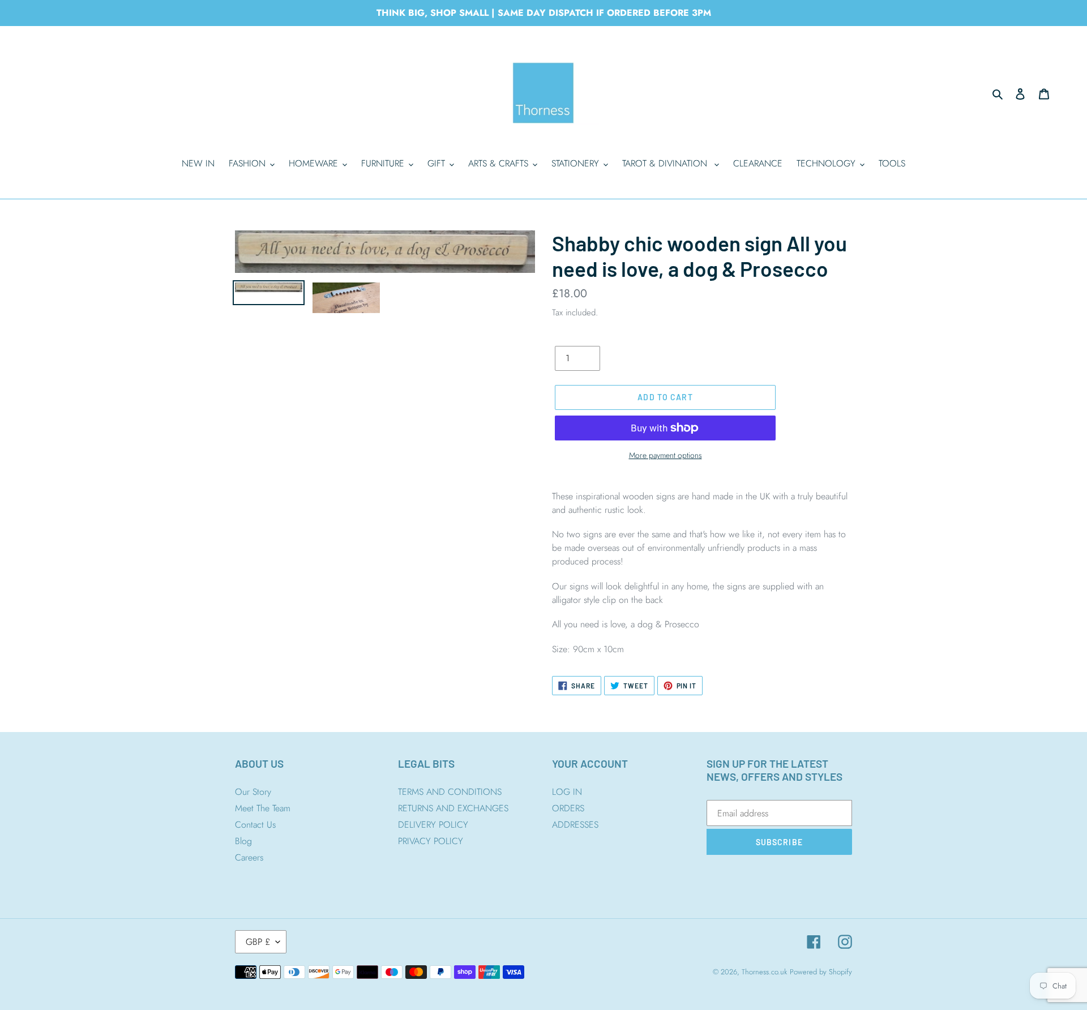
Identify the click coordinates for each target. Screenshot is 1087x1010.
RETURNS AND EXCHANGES (453, 808)
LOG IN (567, 791)
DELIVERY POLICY (433, 824)
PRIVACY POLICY (430, 841)
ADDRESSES (575, 824)
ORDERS (568, 808)
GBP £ (258, 941)
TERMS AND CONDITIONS (450, 791)
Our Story (253, 791)
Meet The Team (262, 808)
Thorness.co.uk (764, 971)
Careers (249, 857)
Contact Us (255, 824)
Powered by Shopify (821, 971)
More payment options (665, 455)
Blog (243, 841)
